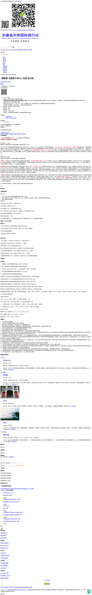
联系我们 (7, 587)
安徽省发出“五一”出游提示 (28, 488)
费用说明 (7, 133)
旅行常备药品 (4, 538)
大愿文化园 (6, 434)
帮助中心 (28, 587)
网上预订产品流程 (5, 545)
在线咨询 (24, 133)
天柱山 (12, 49)
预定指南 (11, 133)
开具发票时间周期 (5, 563)
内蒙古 (25, 49)
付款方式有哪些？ (5, 558)
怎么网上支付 (4, 553)
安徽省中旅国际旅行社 (13, 589)
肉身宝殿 (5, 375)
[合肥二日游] (6, 505)
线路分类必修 (4, 533)
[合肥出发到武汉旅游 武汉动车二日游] (11, 518)
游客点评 (20, 133)
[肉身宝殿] (3, 372)
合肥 (9, 108)
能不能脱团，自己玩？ (6, 575)
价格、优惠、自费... (5, 573)
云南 (18, 49)
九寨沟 (30, 49)
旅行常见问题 (4, 535)
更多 (10, 486)
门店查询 (11, 587)
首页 (7, 74)
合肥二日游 (5, 508)
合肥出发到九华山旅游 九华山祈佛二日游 (12, 514)
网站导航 (33, 30)
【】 (10, 369)
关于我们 (3, 587)
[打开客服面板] (88, 591)
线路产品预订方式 (5, 548)
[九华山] (3, 357)
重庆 (22, 49)
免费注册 (19, 1)
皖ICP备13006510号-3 (23, 589)
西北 (28, 49)
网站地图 (20, 587)
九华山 (9, 49)
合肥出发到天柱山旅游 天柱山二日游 (11, 501)
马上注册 (7, 132)
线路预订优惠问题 (5, 543)
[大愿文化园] (4, 431)
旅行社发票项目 (4, 565)
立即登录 (3, 132)
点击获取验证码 (20, 465)
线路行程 (3, 133)
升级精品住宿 (9, 116)
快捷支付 (24, 30)
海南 (16, 49)
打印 (3, 84)
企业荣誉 (15, 587)
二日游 (9, 74)
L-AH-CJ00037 (14, 30)
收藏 (2, 83)
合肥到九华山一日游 (7, 495)
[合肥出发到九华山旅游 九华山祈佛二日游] (12, 512)
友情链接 (24, 587)
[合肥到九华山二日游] (6, 81)
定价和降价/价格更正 (5, 555)
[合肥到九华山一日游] (8, 492)
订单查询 (19, 30)
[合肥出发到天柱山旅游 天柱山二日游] (11, 499)
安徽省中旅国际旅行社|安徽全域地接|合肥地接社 (11, 488)
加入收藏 (28, 30)
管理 (31, 587)
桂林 (20, 49)
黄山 (7, 49)
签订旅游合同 (4, 568)
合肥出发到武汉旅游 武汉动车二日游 (11, 521)
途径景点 (15, 133)
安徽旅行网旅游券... (5, 578)
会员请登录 (11, 456)
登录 (16, 1)
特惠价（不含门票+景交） (11, 118)
